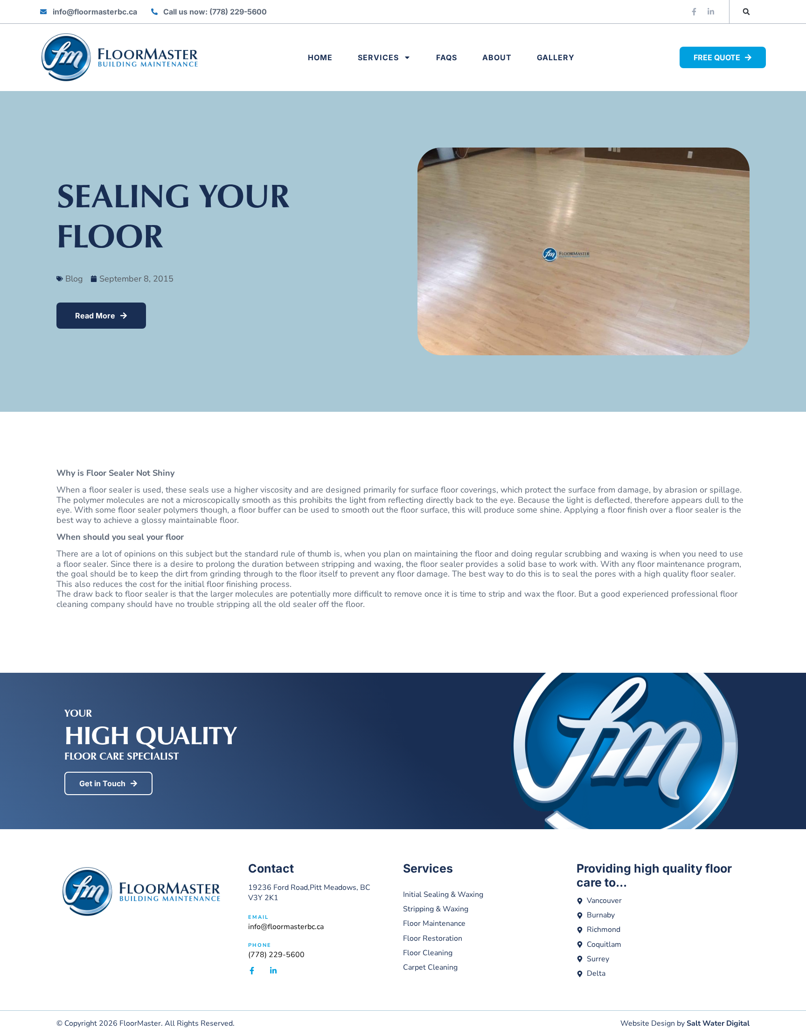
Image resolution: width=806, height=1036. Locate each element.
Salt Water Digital (718, 1023)
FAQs (446, 57)
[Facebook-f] (694, 11)
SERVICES (378, 57)
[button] (746, 12)
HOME (320, 57)
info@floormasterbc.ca (286, 927)
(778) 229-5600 (276, 955)
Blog (74, 278)
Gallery (556, 57)
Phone (259, 945)
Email (258, 917)
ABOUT (497, 57)
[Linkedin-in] (711, 11)
